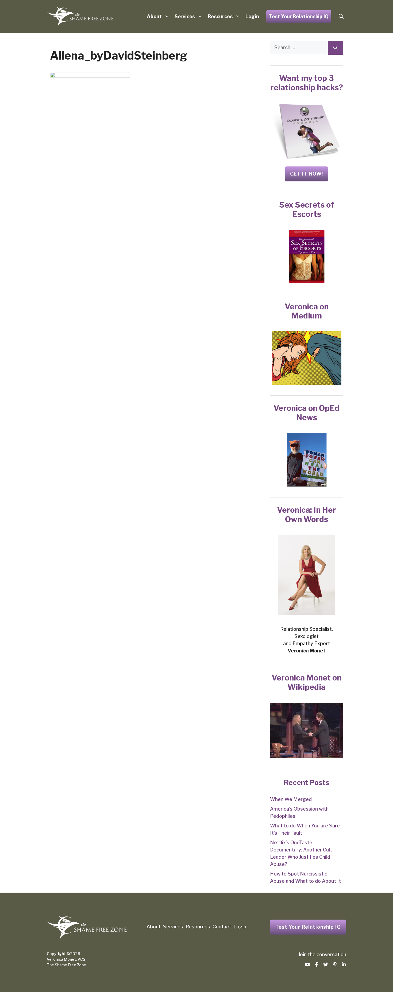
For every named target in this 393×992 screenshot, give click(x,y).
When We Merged (291, 799)
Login (252, 16)
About (154, 16)
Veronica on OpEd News (306, 412)
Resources (220, 16)
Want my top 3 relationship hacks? (306, 82)
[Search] (335, 48)
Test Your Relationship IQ (299, 16)
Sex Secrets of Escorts (306, 209)
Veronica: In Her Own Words (306, 514)
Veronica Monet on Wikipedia (306, 682)
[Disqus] (146, 230)
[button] (341, 16)
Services (185, 16)
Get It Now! (306, 174)
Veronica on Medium (307, 311)
